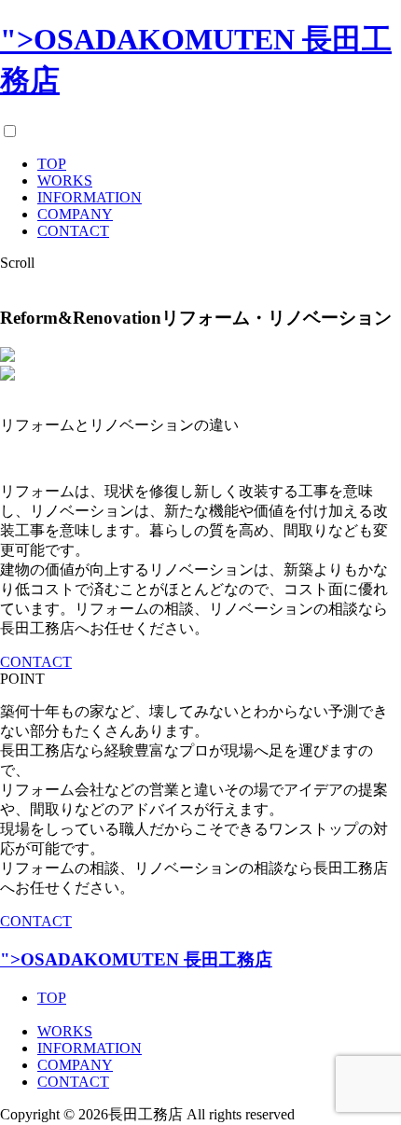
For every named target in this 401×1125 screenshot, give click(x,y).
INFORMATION (89, 197)
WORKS (64, 180)
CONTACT (73, 231)
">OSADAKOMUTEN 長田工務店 (136, 959)
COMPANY (75, 214)
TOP (51, 164)
